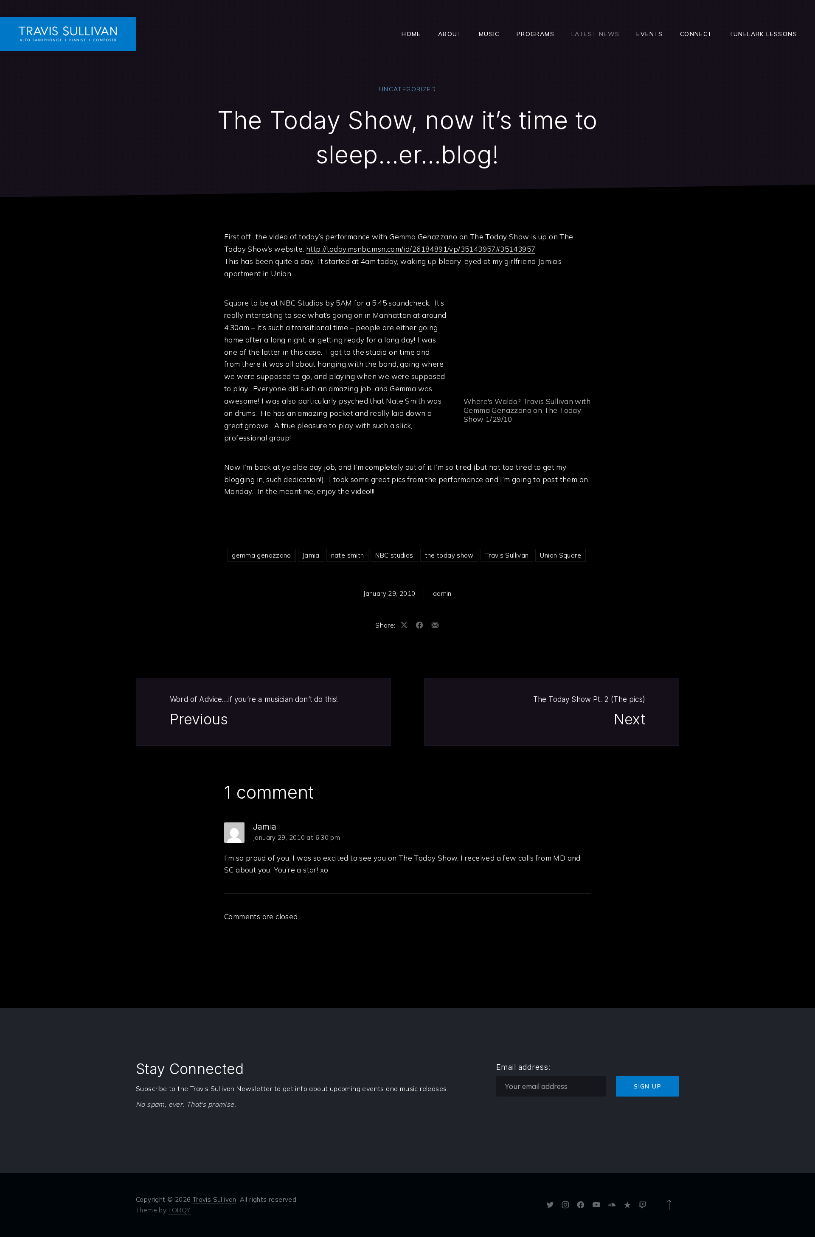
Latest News (595, 34)
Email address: (523, 1067)
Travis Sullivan (507, 555)
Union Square (560, 555)
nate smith (347, 555)
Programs (535, 34)
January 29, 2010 (389, 593)
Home (411, 34)
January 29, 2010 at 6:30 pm (296, 837)
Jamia (311, 555)
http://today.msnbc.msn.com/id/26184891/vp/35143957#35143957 (421, 248)
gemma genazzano (261, 555)
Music (489, 34)
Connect (696, 34)
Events (649, 34)
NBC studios (394, 555)
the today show (449, 555)
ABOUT (450, 34)
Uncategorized (407, 89)
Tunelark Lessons (763, 34)
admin (442, 593)
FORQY (180, 1210)
